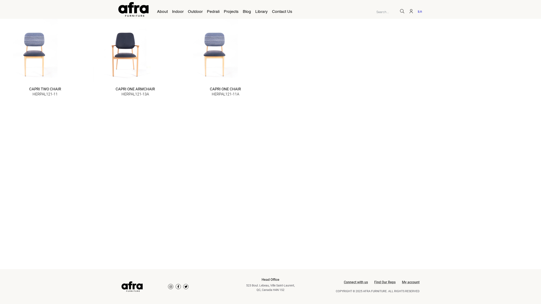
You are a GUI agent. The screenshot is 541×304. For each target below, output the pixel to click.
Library (261, 12)
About (162, 12)
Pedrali (213, 12)
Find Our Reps (385, 282)
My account (410, 282)
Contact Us (282, 12)
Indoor (178, 12)
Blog (247, 12)
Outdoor (195, 12)
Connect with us (356, 282)
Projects (231, 12)
